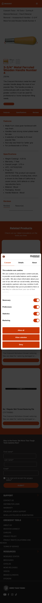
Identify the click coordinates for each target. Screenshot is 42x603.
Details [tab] (21, 263)
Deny (21, 344)
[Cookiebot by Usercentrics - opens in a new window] (30, 256)
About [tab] (34, 263)
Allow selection (21, 337)
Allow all (21, 330)
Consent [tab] (7, 263)
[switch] (36, 307)
